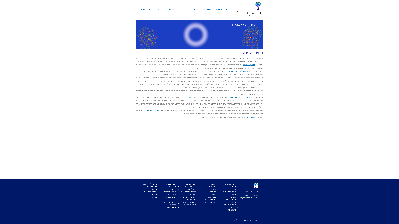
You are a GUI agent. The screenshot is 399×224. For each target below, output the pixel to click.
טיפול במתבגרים (154, 9)
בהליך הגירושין (185, 97)
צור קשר (142, 9)
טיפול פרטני (182, 9)
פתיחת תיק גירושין (252, 117)
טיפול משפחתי (208, 9)
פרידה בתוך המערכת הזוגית (239, 97)
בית (227, 9)
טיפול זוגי (194, 9)
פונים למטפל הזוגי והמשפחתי (240, 71)
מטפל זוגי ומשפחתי (153, 111)
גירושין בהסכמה (249, 65)
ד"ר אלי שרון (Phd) (248, 12)
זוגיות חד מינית (170, 9)
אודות (220, 9)
